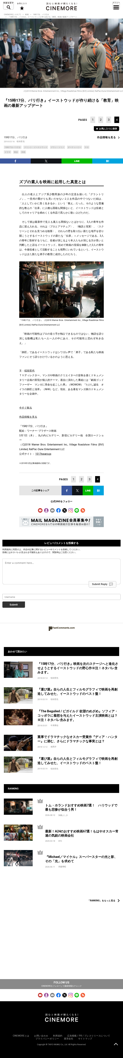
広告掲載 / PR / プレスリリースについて (88, 1035)
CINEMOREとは (21, 1035)
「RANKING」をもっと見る (101, 900)
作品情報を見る (106, 137)
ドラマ (7, 152)
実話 (16, 152)
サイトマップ (85, 1038)
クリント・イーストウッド (35, 147)
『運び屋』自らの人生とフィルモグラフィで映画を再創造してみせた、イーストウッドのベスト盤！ (77, 691)
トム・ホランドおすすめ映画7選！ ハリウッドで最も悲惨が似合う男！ (81, 807)
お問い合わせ (41, 1035)
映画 (27, 14)
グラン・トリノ (57, 147)
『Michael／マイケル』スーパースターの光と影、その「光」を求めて (81, 859)
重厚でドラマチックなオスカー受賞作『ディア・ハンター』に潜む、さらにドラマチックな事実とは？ (77, 739)
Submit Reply (99, 584)
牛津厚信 (54, 725)
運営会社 (68, 1038)
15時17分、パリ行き (41, 14)
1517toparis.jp (43, 453)
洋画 (23, 152)
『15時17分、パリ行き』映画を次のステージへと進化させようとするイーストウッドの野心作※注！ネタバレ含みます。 (77, 668)
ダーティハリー (74, 147)
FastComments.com (64, 627)
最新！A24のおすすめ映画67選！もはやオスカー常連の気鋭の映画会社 (82, 833)
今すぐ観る (25, 407)
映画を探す (8, 5)
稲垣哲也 (21, 141)
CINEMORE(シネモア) (12, 14)
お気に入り (21, 6)
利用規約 (6, 549)
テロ (87, 147)
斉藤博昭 (62, 867)
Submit (14, 604)
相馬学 (53, 747)
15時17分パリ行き (13, 147)
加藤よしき (63, 815)
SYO (60, 841)
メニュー (116, 5)
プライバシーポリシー (47, 1038)
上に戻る (116, 1044)
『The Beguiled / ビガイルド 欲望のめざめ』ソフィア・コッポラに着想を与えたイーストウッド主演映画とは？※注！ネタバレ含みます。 (77, 715)
